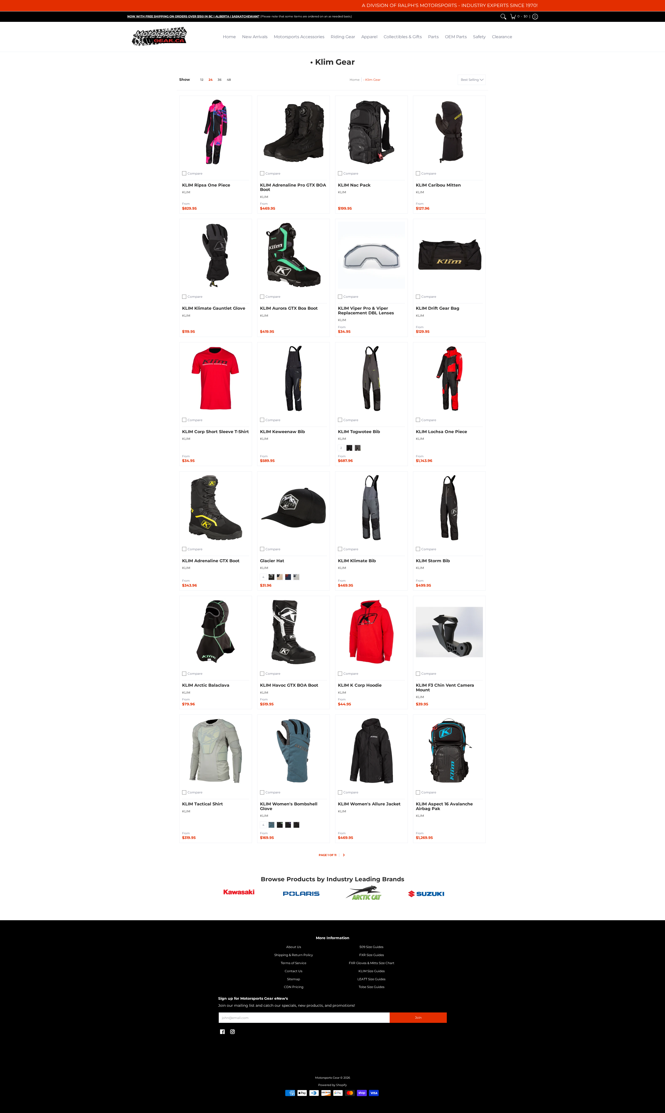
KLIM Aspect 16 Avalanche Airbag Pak (444, 806)
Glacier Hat (272, 560)
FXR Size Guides (371, 955)
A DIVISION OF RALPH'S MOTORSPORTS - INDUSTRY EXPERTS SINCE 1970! (450, 5)
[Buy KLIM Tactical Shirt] (215, 750)
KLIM (186, 192)
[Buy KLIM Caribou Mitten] (449, 131)
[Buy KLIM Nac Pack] (371, 131)
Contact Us (293, 971)
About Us (293, 947)
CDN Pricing (293, 987)
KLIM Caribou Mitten (438, 185)
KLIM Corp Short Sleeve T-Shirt (215, 431)
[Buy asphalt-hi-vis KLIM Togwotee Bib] (371, 378)
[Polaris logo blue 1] (301, 894)
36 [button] (220, 80)
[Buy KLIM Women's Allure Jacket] (371, 750)
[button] (519, 16)
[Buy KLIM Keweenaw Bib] (293, 378)
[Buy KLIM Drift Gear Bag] (449, 255)
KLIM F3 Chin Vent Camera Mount (445, 687)
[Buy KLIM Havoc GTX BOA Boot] (293, 632)
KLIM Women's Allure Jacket (369, 803)
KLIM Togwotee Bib (359, 431)
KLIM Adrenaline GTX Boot (211, 560)
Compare (195, 173)
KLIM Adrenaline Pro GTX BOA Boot (293, 187)
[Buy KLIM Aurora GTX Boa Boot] (293, 255)
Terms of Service (293, 963)
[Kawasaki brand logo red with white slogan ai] (239, 894)
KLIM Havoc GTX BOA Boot (289, 685)
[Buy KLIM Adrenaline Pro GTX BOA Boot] (293, 131)
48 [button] (229, 80)
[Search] (503, 16)
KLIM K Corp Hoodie (360, 685)
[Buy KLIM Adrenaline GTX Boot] (215, 507)
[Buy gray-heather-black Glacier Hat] (293, 507)
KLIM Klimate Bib (357, 560)
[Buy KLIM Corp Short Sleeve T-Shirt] (215, 378)
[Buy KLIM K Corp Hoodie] (371, 632)
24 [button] (210, 80)
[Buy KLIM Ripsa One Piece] (215, 131)
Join (418, 1017)
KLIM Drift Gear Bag (437, 308)
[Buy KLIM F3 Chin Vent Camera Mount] (449, 632)
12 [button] (201, 80)
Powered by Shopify (332, 1085)
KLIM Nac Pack (354, 185)
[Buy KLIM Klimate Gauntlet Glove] (215, 255)
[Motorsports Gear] (159, 37)
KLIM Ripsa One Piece (206, 185)
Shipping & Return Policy (293, 955)
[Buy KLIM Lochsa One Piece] (449, 378)
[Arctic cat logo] (363, 893)
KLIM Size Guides (371, 971)
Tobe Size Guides (371, 987)
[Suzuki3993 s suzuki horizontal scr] (426, 893)
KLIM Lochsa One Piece (441, 431)
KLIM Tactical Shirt (202, 803)
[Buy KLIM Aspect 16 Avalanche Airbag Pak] (449, 750)
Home (355, 80)
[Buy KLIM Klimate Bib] (371, 507)
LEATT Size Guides (371, 979)
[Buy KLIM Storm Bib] (449, 507)
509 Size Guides (371, 947)
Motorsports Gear (327, 1077)
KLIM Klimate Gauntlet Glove (213, 308)
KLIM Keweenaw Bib (282, 431)
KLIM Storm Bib (433, 560)
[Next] (344, 855)
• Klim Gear (372, 80)
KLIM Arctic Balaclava (205, 685)
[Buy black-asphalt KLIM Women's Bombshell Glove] (293, 750)
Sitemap (293, 979)
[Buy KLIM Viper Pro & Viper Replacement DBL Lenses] (371, 255)
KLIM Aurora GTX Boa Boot (289, 308)
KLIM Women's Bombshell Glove (288, 806)
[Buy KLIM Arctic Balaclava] (215, 632)
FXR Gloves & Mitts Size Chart (371, 963)
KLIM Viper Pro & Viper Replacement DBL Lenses (366, 310)
